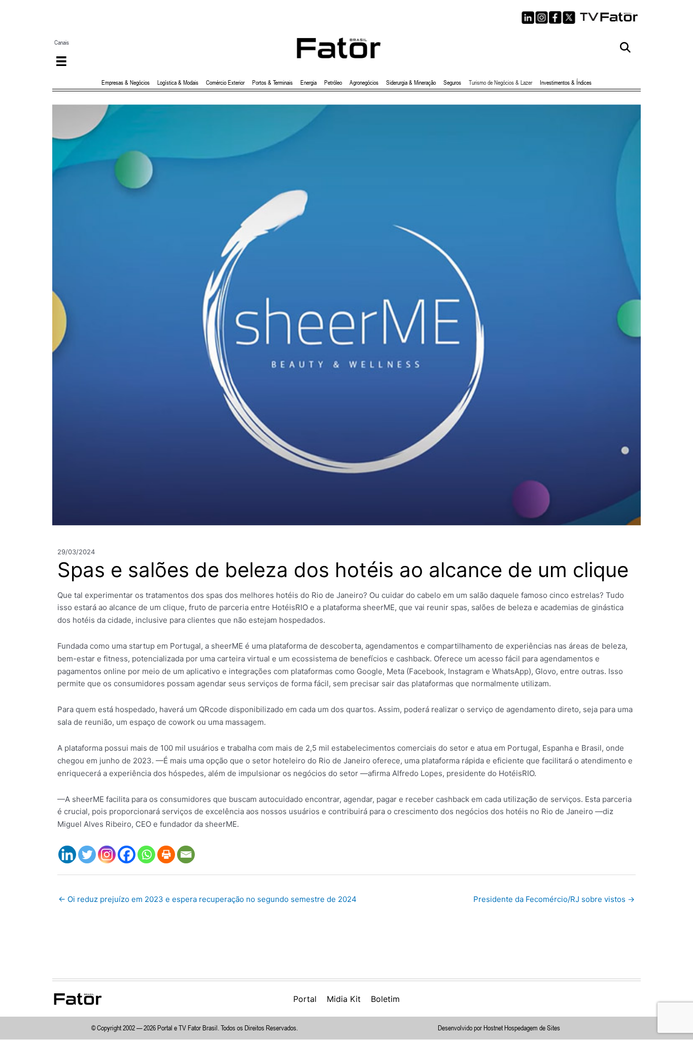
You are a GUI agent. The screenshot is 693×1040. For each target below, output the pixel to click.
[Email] (186, 854)
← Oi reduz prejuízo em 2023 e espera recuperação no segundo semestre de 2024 (207, 899)
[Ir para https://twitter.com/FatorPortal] (569, 17)
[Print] (166, 854)
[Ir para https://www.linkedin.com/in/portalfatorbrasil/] (528, 17)
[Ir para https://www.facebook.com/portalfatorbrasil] (555, 17)
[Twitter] (87, 854)
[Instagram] (107, 854)
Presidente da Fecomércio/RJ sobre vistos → (554, 899)
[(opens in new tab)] (609, 16)
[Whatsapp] (146, 854)
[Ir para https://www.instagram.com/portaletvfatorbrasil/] (541, 17)
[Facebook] (126, 854)
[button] (625, 48)
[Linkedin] (67, 854)
